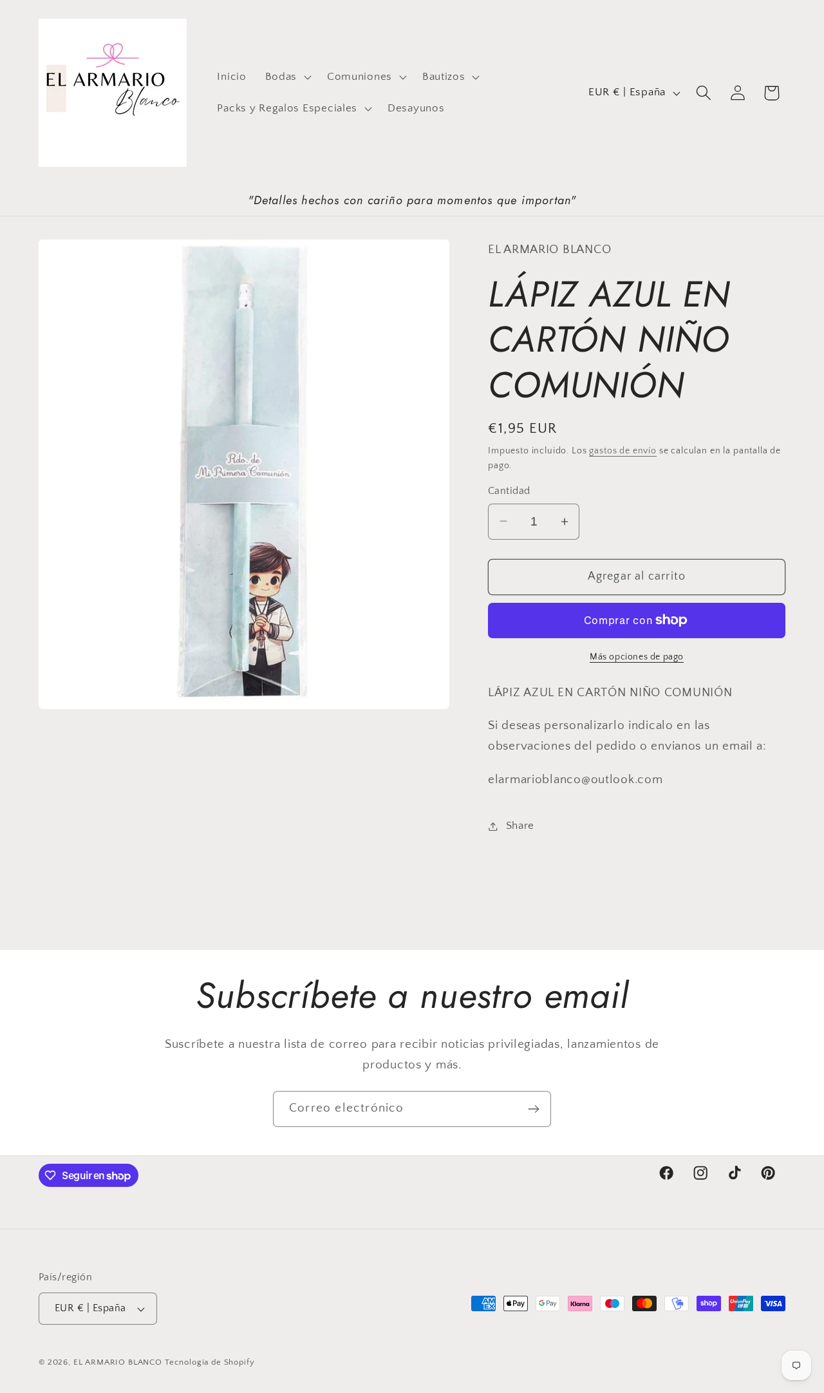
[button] (286, 77)
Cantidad (509, 491)
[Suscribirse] (533, 1109)
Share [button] (520, 825)
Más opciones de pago (637, 657)
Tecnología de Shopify (210, 1362)
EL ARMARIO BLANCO (117, 1362)
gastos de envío (623, 451)
